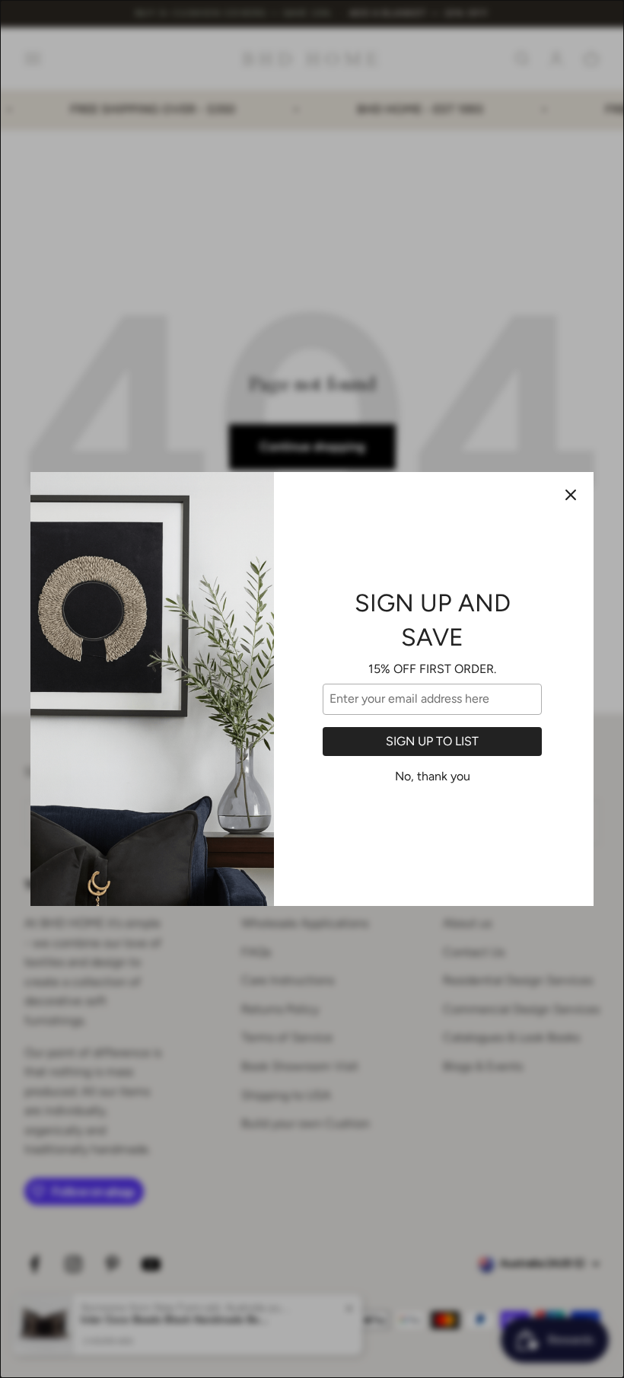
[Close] (570, 495)
